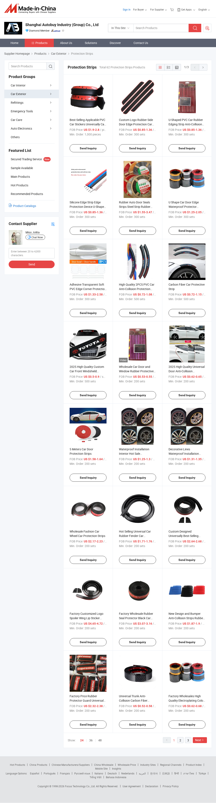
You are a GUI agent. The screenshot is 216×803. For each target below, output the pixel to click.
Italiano (98, 773)
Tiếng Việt (95, 777)
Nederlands (127, 773)
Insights (116, 768)
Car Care (16, 120)
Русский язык (82, 773)
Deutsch (112, 773)
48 (100, 740)
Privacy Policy (171, 786)
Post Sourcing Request (207, 28)
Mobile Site (101, 768)
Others (15, 137)
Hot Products (17, 764)
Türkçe (202, 773)
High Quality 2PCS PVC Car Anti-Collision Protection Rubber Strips (136, 288)
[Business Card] (53, 224)
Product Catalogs (24, 206)
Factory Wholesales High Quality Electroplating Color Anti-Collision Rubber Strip (186, 700)
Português (49, 773)
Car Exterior (18, 94)
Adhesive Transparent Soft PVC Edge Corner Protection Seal (88, 288)
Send (31, 264)
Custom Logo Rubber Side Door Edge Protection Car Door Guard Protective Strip (137, 124)
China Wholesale (103, 764)
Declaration (151, 786)
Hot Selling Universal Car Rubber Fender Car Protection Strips (135, 535)
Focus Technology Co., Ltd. (80, 786)
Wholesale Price (127, 764)
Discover (115, 43)
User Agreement (132, 786)
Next (198, 740)
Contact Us (141, 43)
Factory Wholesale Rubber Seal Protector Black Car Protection (136, 618)
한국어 (154, 773)
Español (34, 773)
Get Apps (186, 9)
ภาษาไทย (188, 773)
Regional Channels (170, 764)
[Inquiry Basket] (172, 9)
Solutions (91, 43)
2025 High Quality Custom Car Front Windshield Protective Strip (87, 371)
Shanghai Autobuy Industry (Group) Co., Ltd (62, 25)
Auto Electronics (21, 128)
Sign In (127, 9)
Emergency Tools (22, 111)
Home (14, 43)
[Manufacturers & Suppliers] (31, 8)
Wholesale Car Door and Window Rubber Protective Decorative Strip (136, 371)
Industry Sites (148, 764)
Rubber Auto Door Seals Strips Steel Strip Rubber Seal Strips (134, 206)
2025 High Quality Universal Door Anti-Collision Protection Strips (187, 371)
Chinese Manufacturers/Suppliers (71, 764)
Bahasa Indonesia (116, 777)
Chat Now (37, 237)
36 (91, 740)
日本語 (166, 773)
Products (41, 43)
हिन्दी (176, 773)
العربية (142, 773)
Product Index (194, 764)
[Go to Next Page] (203, 67)
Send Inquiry (88, 148)
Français (65, 773)
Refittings (17, 103)
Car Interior (18, 85)
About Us (66, 43)
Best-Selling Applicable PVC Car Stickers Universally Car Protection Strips (87, 124)
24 (82, 740)
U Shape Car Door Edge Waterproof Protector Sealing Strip (184, 206)
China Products (38, 764)
